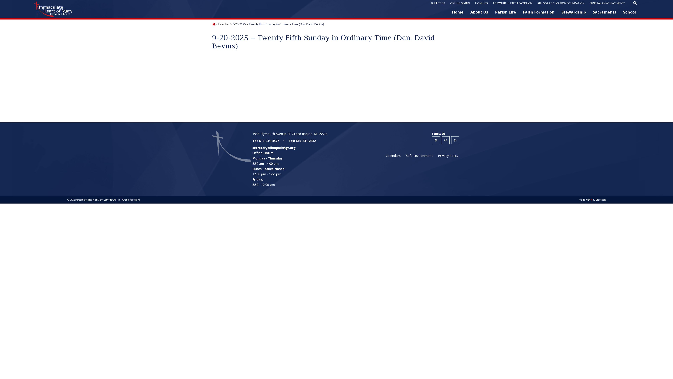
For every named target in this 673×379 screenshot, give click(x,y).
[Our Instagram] (446, 140)
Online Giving (460, 3)
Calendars (393, 156)
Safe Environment (419, 156)
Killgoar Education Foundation (560, 3)
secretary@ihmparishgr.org (274, 148)
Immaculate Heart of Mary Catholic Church (97, 199)
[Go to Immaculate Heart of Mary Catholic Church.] (213, 24)
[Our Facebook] (436, 140)
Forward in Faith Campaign (512, 3)
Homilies (481, 3)
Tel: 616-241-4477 (265, 141)
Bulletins (438, 3)
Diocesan (601, 199)
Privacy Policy (448, 156)
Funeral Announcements (607, 3)
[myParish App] (455, 140)
